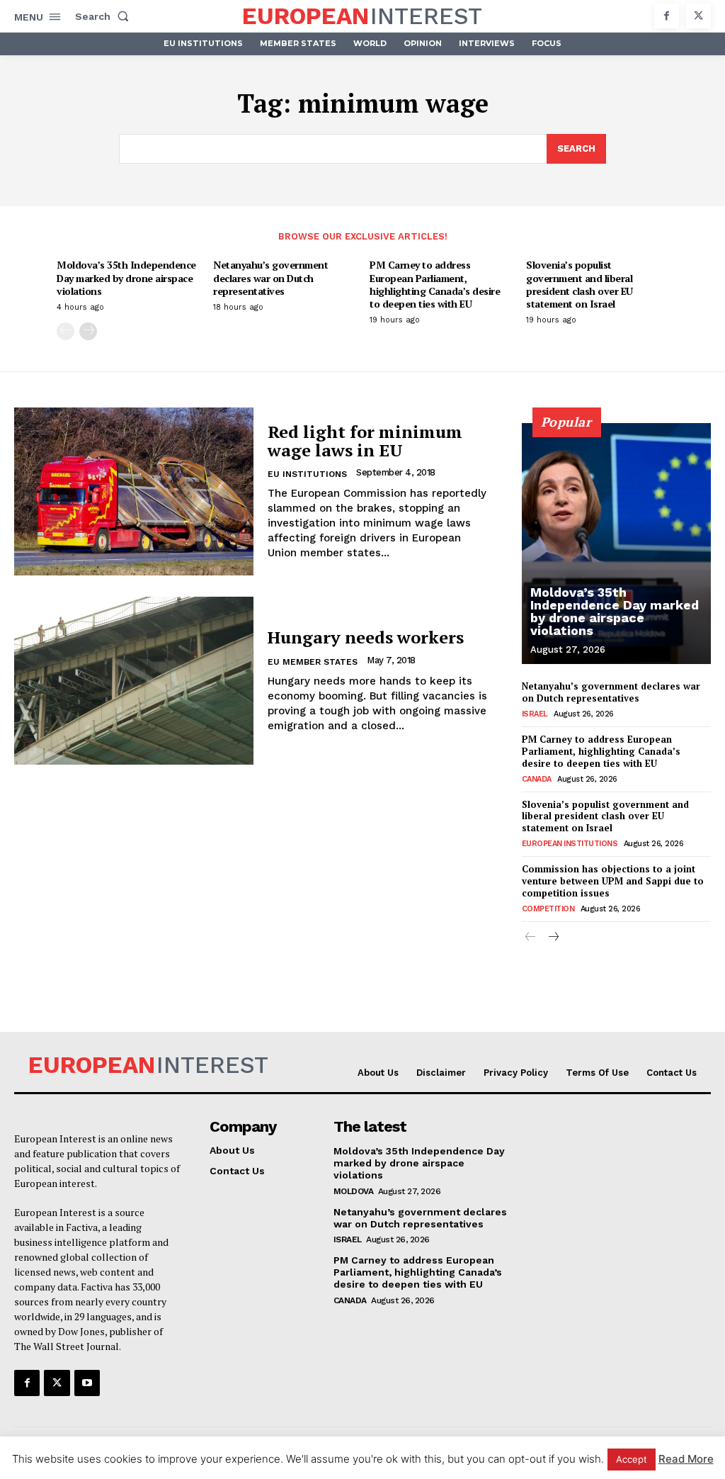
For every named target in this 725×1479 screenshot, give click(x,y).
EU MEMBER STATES (313, 662)
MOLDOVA (353, 1191)
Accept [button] (631, 1459)
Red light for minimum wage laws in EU (365, 440)
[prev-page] (65, 331)
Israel (535, 714)
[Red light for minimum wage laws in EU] (133, 491)
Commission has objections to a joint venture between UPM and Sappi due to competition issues (613, 880)
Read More (686, 1459)
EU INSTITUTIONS (307, 474)
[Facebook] (666, 16)
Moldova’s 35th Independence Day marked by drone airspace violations (126, 277)
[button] (105, 16)
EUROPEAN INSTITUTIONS (570, 843)
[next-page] (88, 331)
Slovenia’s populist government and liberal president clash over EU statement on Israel (579, 284)
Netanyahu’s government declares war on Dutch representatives (270, 277)
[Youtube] (87, 1382)
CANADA (537, 779)
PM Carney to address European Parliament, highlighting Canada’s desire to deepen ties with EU (435, 284)
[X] (698, 16)
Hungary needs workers (366, 637)
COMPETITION (548, 908)
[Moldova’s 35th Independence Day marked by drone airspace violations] (616, 543)
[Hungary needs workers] (133, 681)
